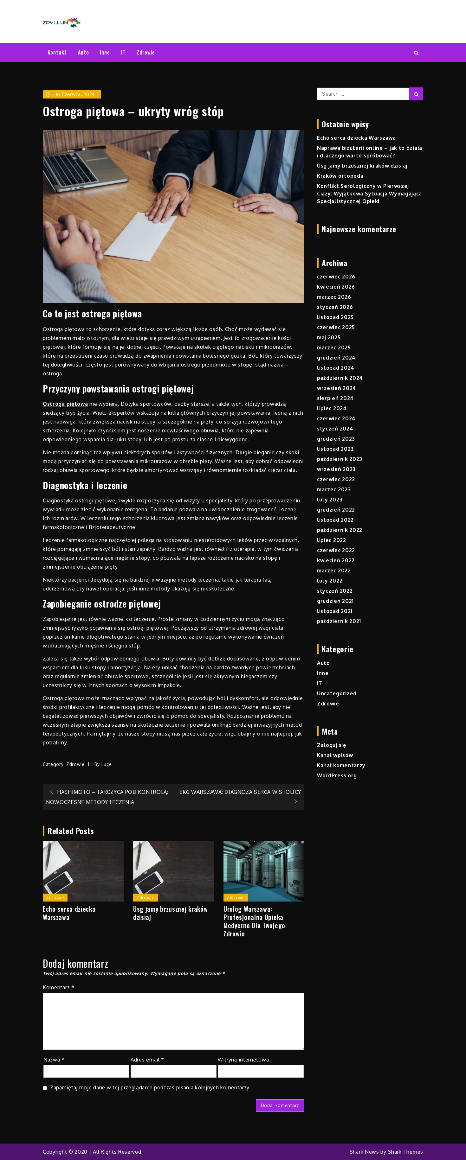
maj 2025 (329, 337)
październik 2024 (340, 378)
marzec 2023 (334, 489)
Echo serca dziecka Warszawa (69, 913)
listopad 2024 (335, 368)
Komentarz (58, 987)
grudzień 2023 (336, 439)
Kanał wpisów (335, 755)
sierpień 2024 (335, 398)
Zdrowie (146, 52)
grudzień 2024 (336, 357)
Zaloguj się (331, 745)
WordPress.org (337, 775)
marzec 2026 (334, 297)
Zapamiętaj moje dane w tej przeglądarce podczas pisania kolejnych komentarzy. (150, 1087)
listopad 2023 (335, 449)
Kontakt (57, 52)
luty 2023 (329, 499)
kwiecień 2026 (336, 287)
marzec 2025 (334, 347)
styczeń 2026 (335, 307)
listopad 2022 (335, 520)
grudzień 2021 (335, 601)
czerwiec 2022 (336, 550)
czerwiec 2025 (336, 327)
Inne (105, 52)
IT (123, 52)
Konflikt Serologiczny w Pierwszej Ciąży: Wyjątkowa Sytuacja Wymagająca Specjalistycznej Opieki (369, 193)
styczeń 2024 (335, 428)
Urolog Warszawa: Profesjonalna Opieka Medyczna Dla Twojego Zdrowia (254, 921)
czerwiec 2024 (336, 418)
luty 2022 (329, 580)
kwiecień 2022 (336, 560)
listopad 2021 (335, 611)
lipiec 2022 (331, 540)
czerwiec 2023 (336, 479)
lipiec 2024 (332, 408)
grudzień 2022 (336, 510)
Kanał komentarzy (341, 765)
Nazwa (54, 1059)
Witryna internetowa (243, 1059)
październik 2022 (339, 530)
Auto (83, 52)
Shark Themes (405, 1152)
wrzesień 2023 (336, 469)
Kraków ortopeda (340, 176)
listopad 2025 (335, 317)
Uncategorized (337, 693)
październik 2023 (339, 459)
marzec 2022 (334, 570)
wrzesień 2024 (336, 388)
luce (106, 764)
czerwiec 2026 (336, 276)
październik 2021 (339, 621)
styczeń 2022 (335, 591)
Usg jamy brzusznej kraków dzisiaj (170, 913)
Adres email (147, 1059)
